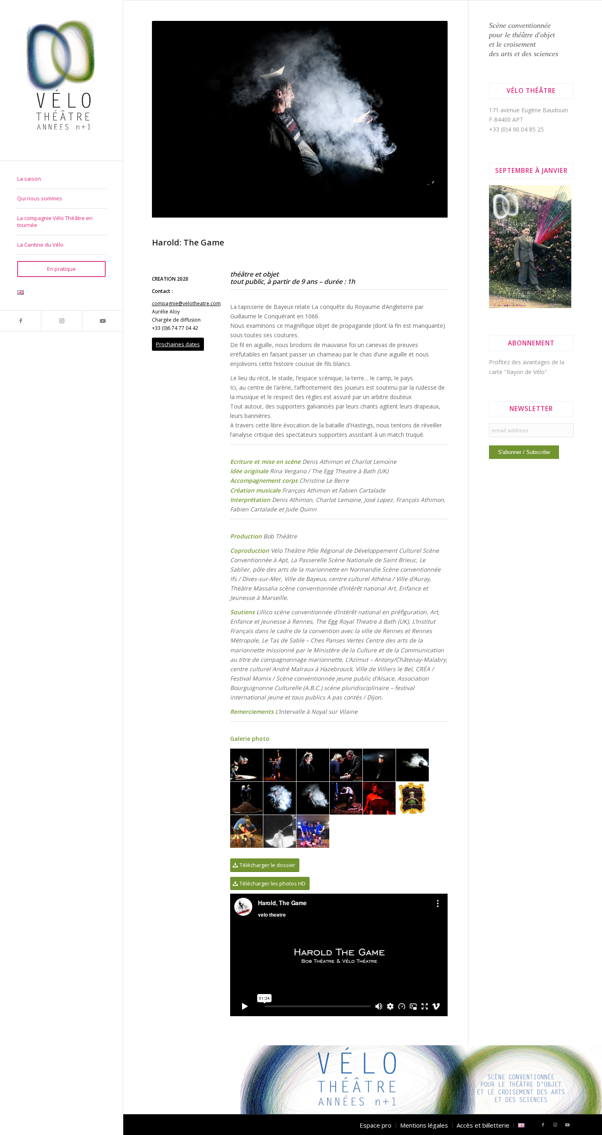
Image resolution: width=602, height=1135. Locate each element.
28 (368, 456)
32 (395, 456)
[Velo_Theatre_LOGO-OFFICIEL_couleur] (61, 80)
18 (303, 456)
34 (408, 456)
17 (296, 456)
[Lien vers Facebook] (20, 321)
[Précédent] (170, 243)
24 (342, 456)
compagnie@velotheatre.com (186, 551)
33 (401, 456)
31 (388, 456)
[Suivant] (429, 243)
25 (349, 456)
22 (329, 456)
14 (277, 456)
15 (283, 456)
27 (362, 456)
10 (250, 456)
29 (375, 456)
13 (270, 456)
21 (323, 456)
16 (290, 456)
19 (309, 456)
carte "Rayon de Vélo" (518, 372)
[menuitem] (61, 179)
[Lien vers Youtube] (102, 321)
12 (264, 456)
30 (382, 456)
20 (316, 456)
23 (336, 456)
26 (355, 456)
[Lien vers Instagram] (61, 321)
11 (257, 456)
